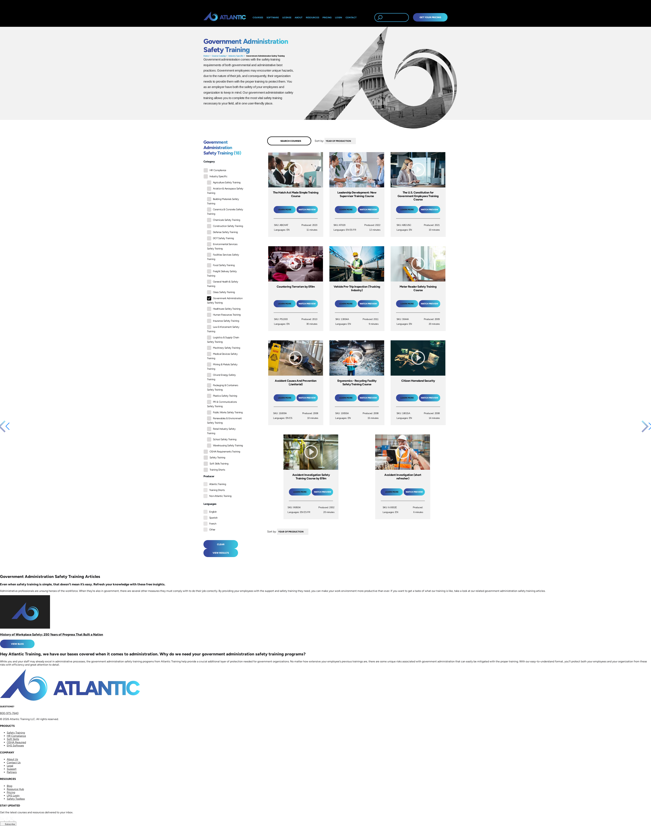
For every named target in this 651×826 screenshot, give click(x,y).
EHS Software (15, 745)
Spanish (213, 517)
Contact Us (14, 762)
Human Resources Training (227, 314)
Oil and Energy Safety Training (221, 377)
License (286, 17)
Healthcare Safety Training (226, 308)
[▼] (357, 141)
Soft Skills (13, 739)
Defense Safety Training (225, 232)
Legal (10, 765)
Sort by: (319, 140)
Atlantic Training (217, 484)
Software (273, 17)
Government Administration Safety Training (265, 56)
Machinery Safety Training (226, 347)
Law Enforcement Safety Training (223, 329)
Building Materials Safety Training (223, 201)
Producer (208, 476)
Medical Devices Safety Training (222, 356)
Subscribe (9, 824)
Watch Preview (307, 209)
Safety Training (217, 457)
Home (206, 56)
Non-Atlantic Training (220, 496)
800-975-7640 (9, 713)
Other (212, 529)
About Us (12, 759)
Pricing (11, 792)
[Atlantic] (224, 17)
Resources (312, 17)
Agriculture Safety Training (227, 182)
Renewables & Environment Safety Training (224, 420)
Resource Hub (15, 789)
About (298, 17)
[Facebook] (7, 819)
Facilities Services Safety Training (223, 257)
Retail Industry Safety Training (221, 431)
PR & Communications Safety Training (222, 404)
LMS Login (13, 795)
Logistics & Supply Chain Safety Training (223, 339)
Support (11, 769)
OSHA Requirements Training (225, 451)
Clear (220, 544)
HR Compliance (218, 170)
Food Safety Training (224, 265)
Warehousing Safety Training (228, 445)
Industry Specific (236, 56)
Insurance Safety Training (226, 320)
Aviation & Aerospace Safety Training (225, 191)
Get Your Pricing (430, 17)
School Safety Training (224, 439)
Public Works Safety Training (228, 412)
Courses (258, 17)
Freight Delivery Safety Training (222, 273)
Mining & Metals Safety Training (222, 366)
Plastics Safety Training (225, 395)
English (213, 511)
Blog (9, 786)
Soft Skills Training (219, 463)
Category (209, 161)
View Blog (17, 644)
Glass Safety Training (224, 292)
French (212, 523)
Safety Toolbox (16, 798)
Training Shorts (217, 469)
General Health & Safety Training (222, 284)
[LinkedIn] (2, 819)
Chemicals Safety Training (226, 219)
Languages (209, 504)
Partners (12, 772)
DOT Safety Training (223, 238)
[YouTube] (16, 819)
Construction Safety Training (228, 226)
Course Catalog (219, 56)
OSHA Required (16, 742)
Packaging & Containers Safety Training (222, 387)
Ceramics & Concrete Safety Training (225, 211)
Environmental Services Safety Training (222, 246)
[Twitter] (11, 819)
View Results (221, 552)
